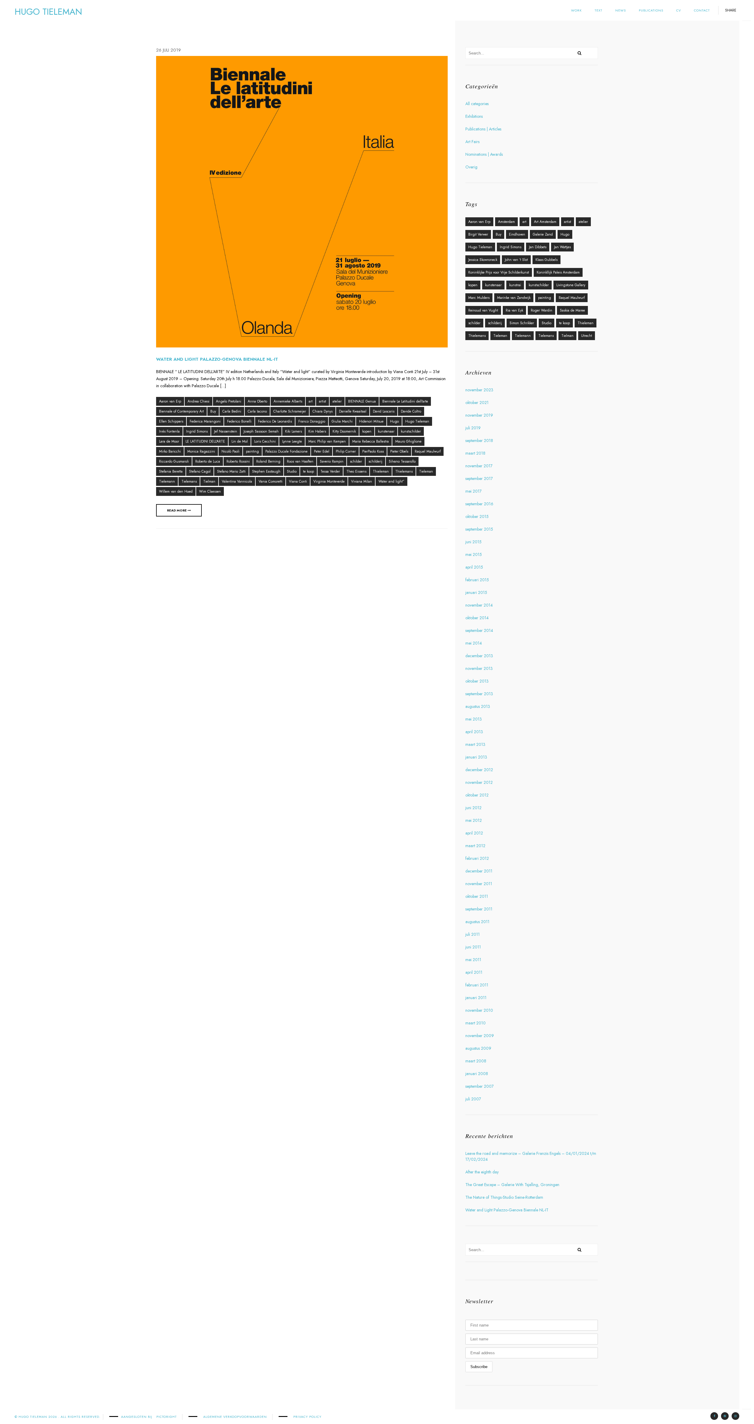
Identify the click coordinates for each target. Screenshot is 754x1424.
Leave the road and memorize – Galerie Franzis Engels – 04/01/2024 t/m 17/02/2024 (530, 1156)
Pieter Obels (399, 451)
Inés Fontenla (169, 431)
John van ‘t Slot (516, 259)
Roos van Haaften (300, 461)
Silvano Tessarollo (402, 461)
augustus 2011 (477, 922)
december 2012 (479, 770)
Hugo (394, 421)
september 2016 (479, 504)
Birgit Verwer (478, 234)
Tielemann (167, 481)
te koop (308, 471)
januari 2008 (476, 1074)
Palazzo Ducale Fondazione (286, 451)
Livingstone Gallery (570, 285)
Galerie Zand (543, 234)
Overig (471, 167)
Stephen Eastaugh (266, 471)
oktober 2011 (476, 896)
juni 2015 (473, 542)
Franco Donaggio (311, 421)
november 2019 (479, 415)
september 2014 (479, 630)
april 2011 (473, 972)
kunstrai (515, 285)
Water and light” (391, 481)
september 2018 (479, 440)
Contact (702, 10)
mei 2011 (473, 960)
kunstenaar (386, 431)
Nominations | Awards (484, 154)
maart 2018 (475, 453)
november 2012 (479, 782)
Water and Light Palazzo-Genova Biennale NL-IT (217, 359)
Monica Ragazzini (201, 451)
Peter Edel (321, 451)
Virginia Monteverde (329, 481)
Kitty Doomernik (344, 431)
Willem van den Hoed (176, 491)
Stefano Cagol (200, 471)
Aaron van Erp (170, 401)
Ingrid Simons (197, 431)
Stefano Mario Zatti (231, 471)
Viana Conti (298, 481)
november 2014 (479, 605)
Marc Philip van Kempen (327, 441)
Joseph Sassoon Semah (261, 431)
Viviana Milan (361, 481)
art (310, 401)
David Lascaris (383, 411)
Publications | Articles (483, 129)
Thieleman (381, 471)
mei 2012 (473, 820)
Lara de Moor (169, 441)
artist (322, 401)
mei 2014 (473, 643)
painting (252, 451)
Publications (651, 10)
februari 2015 (477, 580)
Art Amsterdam (545, 221)
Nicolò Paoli (230, 451)
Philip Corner (346, 451)
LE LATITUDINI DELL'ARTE (205, 441)
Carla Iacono (257, 411)
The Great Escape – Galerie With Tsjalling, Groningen (512, 1185)
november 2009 (479, 1036)
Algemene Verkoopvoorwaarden (235, 1416)
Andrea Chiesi (198, 401)
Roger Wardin (541, 310)
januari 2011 (476, 998)
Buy (213, 411)
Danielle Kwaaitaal (352, 411)
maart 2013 (475, 744)
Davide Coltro (411, 411)
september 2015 (479, 529)
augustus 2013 (477, 706)
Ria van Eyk (514, 310)
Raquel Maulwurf (428, 451)
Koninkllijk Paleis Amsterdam (558, 272)
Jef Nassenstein (225, 431)
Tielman (209, 481)
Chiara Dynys (322, 411)
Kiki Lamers (293, 431)
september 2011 (478, 909)
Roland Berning (268, 461)
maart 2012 (475, 846)
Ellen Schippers (171, 421)
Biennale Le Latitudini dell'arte (405, 401)
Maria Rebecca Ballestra (370, 441)
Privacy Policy (307, 1416)
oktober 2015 (477, 516)
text (598, 10)
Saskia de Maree (572, 310)
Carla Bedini (231, 411)
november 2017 (478, 466)
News (620, 10)
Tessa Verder (330, 471)
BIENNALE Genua (362, 401)
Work (576, 10)
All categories (477, 104)
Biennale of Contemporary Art (181, 411)
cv (678, 10)
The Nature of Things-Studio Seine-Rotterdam (504, 1197)
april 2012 (474, 833)
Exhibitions (474, 116)
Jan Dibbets (537, 247)
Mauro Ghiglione (408, 441)
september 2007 (479, 1086)
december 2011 (478, 871)
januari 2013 (476, 757)
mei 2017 (473, 491)
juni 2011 (473, 947)
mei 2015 (473, 554)
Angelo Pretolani (228, 401)
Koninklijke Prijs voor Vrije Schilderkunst (498, 272)
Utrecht (586, 335)
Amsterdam (506, 221)
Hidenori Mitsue (371, 421)
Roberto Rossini (238, 461)
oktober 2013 (477, 681)
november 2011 (478, 884)
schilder (356, 461)
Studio (292, 471)
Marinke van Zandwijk (513, 297)
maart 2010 (475, 1023)
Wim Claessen (210, 491)
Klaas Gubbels (546, 259)
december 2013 (479, 656)
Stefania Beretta (171, 471)
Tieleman (426, 471)
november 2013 (479, 668)
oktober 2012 (477, 795)
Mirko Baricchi (170, 451)
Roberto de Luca (207, 461)
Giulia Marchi (342, 421)
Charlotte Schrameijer (289, 411)
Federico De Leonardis (275, 421)
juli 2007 (473, 1099)
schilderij (375, 461)
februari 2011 (476, 985)
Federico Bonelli (239, 421)
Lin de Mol (240, 441)
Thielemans (404, 471)
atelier (337, 401)
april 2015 (474, 567)
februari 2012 (477, 858)
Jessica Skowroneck (482, 259)
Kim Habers (317, 431)
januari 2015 (476, 592)
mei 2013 (473, 719)
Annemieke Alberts (288, 401)
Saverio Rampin (331, 461)
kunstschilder (411, 431)
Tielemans (189, 481)
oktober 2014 (477, 618)
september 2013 (479, 694)
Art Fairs (472, 142)
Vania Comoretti (270, 481)
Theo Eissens (356, 471)
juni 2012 (473, 808)
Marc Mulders (479, 297)
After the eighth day (482, 1172)
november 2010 (479, 1010)
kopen (366, 431)
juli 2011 (472, 934)
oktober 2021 (477, 402)
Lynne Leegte (292, 441)
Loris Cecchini (265, 441)
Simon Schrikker (522, 323)
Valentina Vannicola (237, 481)
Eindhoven (517, 234)
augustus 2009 (478, 1048)
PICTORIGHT (166, 1416)
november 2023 (479, 390)
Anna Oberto (257, 401)
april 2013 (474, 732)
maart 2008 (475, 1061)
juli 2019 (473, 428)
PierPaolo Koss (373, 451)
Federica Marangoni (205, 421)
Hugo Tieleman (417, 421)
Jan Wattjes (562, 247)
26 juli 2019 (168, 50)
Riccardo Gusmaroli (174, 461)
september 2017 (479, 478)
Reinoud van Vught (483, 310)
